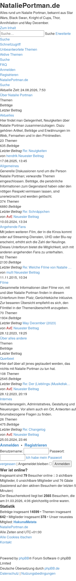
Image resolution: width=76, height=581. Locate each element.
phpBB (24, 558)
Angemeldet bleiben (33, 463)
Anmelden (9, 445)
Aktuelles (7, 115)
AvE (9, 216)
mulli (10, 272)
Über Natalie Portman (16, 94)
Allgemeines (9, 165)
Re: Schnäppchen (36, 211)
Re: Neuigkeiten (35, 150)
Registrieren (35, 445)
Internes (6, 398)
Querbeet (7, 358)
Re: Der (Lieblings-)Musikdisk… (46, 383)
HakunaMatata (25, 521)
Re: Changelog (34, 429)
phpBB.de (52, 568)
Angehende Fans (13, 226)
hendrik (12, 155)
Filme (4, 282)
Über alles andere (13, 338)
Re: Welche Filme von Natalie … (47, 267)
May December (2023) (39, 322)
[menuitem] (18, 49)
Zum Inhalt (8, 27)
